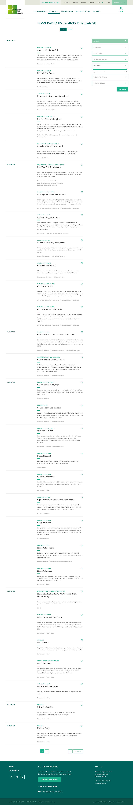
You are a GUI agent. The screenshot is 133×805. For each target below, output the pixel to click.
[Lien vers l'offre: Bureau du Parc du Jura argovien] (44, 247)
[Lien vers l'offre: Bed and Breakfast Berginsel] (44, 126)
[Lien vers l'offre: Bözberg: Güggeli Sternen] (44, 223)
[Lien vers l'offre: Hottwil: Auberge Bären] (44, 690)
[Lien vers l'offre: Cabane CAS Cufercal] (44, 269)
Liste (63, 30)
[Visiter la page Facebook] (11, 777)
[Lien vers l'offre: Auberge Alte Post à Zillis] (44, 55)
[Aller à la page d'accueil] (15, 9)
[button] (110, 47)
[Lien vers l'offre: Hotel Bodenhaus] (44, 576)
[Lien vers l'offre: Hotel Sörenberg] (44, 668)
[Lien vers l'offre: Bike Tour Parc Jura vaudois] (44, 174)
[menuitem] (50, 2)
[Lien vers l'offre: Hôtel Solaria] (44, 646)
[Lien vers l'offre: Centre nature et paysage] (44, 390)
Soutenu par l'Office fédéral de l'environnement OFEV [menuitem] (108, 802)
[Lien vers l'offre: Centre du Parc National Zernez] (44, 366)
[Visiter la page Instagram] (17, 777)
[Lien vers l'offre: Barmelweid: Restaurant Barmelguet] (44, 101)
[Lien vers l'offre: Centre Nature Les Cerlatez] (44, 413)
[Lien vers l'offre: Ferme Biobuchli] (44, 460)
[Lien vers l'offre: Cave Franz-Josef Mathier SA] (44, 315)
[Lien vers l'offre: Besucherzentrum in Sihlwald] (44, 150)
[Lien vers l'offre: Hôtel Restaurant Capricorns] (44, 623)
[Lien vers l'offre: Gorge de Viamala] (44, 529)
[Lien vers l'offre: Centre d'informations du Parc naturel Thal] (44, 340)
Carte (70, 30)
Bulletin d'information (48, 767)
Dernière (78, 751)
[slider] (92, 69)
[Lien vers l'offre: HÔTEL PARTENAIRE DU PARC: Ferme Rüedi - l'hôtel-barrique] (44, 599)
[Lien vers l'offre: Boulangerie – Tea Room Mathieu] (44, 199)
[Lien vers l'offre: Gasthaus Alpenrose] (44, 482)
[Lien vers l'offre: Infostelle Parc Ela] (44, 711)
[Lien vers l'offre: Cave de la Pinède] (44, 291)
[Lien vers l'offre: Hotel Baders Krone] (44, 553)
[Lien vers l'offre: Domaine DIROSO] (44, 437)
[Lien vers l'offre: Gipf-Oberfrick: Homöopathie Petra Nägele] (44, 505)
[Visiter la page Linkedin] (22, 777)
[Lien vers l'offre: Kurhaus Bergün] (44, 733)
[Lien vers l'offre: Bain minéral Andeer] (44, 78)
